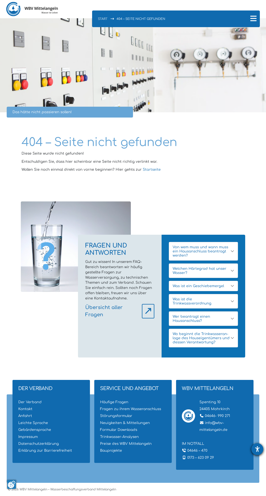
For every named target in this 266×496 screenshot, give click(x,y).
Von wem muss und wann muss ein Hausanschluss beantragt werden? (200, 251)
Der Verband (30, 402)
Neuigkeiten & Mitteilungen (125, 423)
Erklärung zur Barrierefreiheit (45, 450)
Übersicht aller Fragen (104, 311)
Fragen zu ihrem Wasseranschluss (130, 409)
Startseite (152, 169)
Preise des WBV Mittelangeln (126, 444)
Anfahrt (25, 416)
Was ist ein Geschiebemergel (198, 286)
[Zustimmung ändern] (11, 484)
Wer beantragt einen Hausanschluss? (191, 319)
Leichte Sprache (33, 423)
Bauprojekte (111, 450)
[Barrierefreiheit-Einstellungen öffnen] (257, 449)
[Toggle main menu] (253, 18)
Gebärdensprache (34, 430)
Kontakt (25, 409)
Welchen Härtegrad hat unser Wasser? (199, 271)
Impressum (28, 437)
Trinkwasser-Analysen (119, 437)
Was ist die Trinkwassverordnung (192, 301)
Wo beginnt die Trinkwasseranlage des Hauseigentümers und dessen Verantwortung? (201, 338)
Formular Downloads (118, 430)
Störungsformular (116, 416)
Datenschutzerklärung (38, 444)
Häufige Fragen (114, 402)
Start (102, 19)
